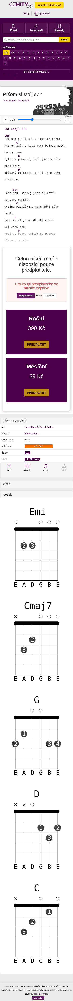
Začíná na (9, 47)
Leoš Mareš (9, 100)
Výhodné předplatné (49, 5)
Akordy (59, 30)
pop (27, 453)
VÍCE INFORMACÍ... (40, 994)
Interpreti (36, 30)
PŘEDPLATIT (36, 344)
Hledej (64, 39)
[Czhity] (20, 5)
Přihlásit (49, 295)
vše (6, 52)
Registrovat (26, 295)
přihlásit (45, 13)
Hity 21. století (32, 459)
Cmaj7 (15, 129)
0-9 (12, 52)
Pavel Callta (23, 100)
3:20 (12, 119)
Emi (7, 129)
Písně (13, 30)
